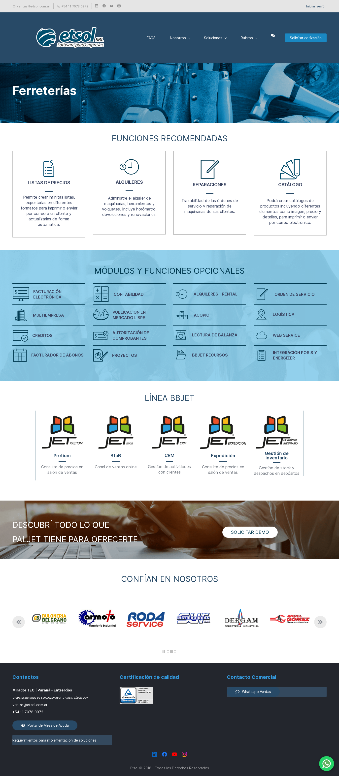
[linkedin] (96, 6)
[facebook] (104, 6)
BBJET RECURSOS (210, 355)
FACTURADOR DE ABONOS (57, 355)
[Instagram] (184, 754)
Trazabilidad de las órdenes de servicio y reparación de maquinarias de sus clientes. (209, 206)
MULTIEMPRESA (48, 315)
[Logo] (70, 37)
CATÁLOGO (290, 184)
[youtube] (111, 6)
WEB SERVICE (286, 335)
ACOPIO (201, 315)
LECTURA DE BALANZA (214, 334)
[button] (18, 622)
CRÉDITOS (42, 335)
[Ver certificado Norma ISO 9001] (136, 690)
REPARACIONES (210, 184)
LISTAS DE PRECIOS (49, 182)
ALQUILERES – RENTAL (215, 294)
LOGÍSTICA (284, 314)
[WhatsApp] (326, 763)
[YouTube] (174, 754)
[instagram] (119, 6)
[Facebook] (164, 754)
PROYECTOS (124, 355)
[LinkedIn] (154, 754)
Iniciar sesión (316, 6)
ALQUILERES (129, 182)
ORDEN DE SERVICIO (294, 294)
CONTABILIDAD (129, 294)
